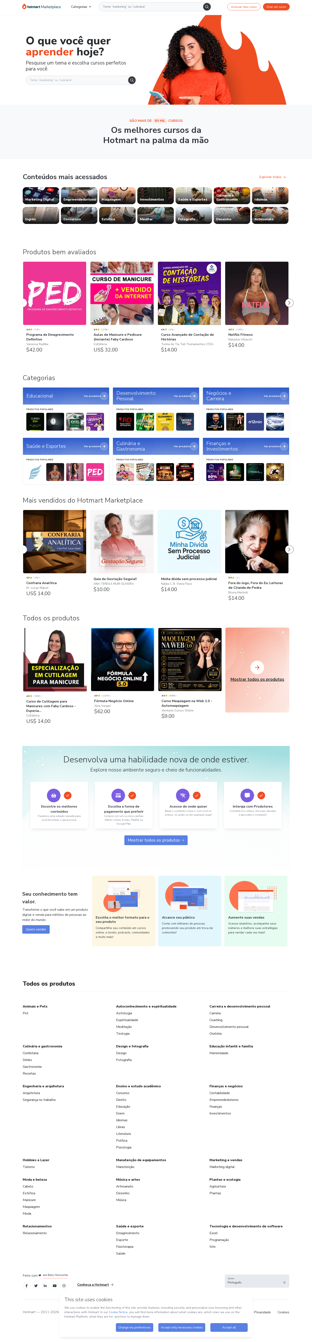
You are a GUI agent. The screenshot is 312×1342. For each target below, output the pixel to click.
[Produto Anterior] (22, 298)
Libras (120, 1127)
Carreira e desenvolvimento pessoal (239, 1006)
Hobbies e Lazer (36, 1160)
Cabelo (28, 1186)
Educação (123, 1106)
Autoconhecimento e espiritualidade (146, 1006)
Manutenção (125, 1167)
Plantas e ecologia (224, 1179)
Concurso (122, 1093)
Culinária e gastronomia (42, 1046)
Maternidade (218, 1053)
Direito (121, 1099)
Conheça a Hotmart (93, 1284)
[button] (257, 1281)
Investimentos (220, 1113)
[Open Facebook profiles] (27, 1285)
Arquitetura (31, 1093)
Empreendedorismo (224, 1099)
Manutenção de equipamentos (141, 1160)
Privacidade (262, 1312)
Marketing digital (222, 1167)
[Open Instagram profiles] (64, 1285)
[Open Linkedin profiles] (45, 1285)
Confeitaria (30, 1053)
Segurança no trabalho (39, 1099)
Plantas (215, 1193)
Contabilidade (219, 1093)
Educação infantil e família (231, 1046)
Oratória (215, 1033)
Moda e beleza (35, 1179)
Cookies (283, 1312)
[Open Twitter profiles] (36, 1285)
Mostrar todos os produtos (154, 840)
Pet (25, 1013)
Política (121, 1140)
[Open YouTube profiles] (54, 1285)
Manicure (29, 1200)
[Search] (207, 7)
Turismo (29, 1167)
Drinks (27, 1060)
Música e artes (128, 1179)
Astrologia (124, 1013)
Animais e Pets (35, 1006)
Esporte (122, 1240)
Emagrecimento (127, 1233)
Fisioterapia (124, 1246)
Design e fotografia (132, 1046)
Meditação (124, 1026)
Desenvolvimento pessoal (229, 1026)
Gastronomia (32, 1066)
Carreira (215, 1013)
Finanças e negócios (226, 1086)
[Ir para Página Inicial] (41, 6)
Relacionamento (35, 1233)
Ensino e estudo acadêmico (138, 1086)
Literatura (123, 1133)
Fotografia (124, 1060)
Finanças (215, 1106)
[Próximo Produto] (289, 298)
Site (212, 1246)
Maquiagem (31, 1206)
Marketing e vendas (225, 1160)
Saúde (120, 1253)
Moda (27, 1213)
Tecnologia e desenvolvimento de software (246, 1226)
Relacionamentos (37, 1226)
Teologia (122, 1033)
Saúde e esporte (130, 1226)
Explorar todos (270, 177)
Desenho (122, 1193)
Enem (120, 1113)
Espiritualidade (127, 1020)
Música (121, 1200)
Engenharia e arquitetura (43, 1086)
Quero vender (36, 929)
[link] (41, 195)
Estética (29, 1193)
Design (121, 1053)
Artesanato (124, 1186)
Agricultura (217, 1186)
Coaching (215, 1020)
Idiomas (122, 1120)
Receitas (29, 1073)
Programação (219, 1240)
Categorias (79, 6)
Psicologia (123, 1147)
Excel (213, 1233)
